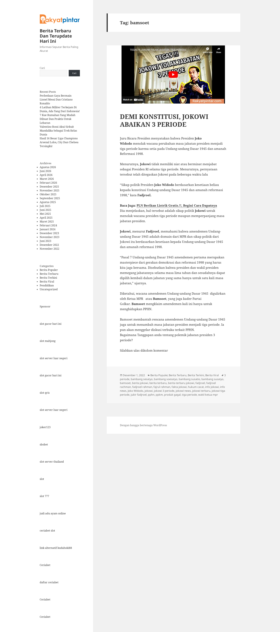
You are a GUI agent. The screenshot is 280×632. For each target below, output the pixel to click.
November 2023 (49, 237)
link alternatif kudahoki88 (56, 548)
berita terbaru (158, 383)
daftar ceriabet (49, 582)
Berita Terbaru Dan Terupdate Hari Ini (56, 36)
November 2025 (49, 190)
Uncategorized (49, 289)
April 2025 (46, 217)
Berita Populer (49, 270)
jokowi (149, 391)
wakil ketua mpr (208, 394)
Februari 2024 (48, 225)
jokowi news (183, 391)
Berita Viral (47, 281)
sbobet (44, 444)
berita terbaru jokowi (181, 383)
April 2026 (46, 175)
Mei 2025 (45, 214)
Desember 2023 (49, 233)
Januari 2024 (47, 229)
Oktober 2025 (48, 194)
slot (42, 479)
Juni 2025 (45, 210)
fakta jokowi (179, 387)
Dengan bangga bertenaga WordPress (143, 425)
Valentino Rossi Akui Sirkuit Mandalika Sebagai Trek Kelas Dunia (58, 130)
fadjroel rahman (142, 387)
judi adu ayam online (53, 513)
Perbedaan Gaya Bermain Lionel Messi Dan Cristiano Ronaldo (56, 99)
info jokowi (212, 387)
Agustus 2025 (48, 202)
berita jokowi (140, 383)
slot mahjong (48, 341)
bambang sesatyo (142, 379)
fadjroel (200, 383)
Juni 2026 (45, 171)
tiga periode (189, 394)
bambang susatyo (212, 379)
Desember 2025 (49, 186)
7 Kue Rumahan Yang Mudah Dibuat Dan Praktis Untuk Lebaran (57, 119)
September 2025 (50, 198)
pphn (151, 394)
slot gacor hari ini (50, 324)
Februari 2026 (48, 182)
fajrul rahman (161, 387)
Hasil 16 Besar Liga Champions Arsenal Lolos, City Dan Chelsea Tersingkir (59, 142)
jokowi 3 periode (164, 391)
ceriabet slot (47, 530)
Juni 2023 (45, 241)
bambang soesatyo (165, 379)
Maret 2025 (47, 221)
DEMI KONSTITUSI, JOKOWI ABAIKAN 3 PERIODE (164, 120)
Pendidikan (47, 285)
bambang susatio (189, 379)
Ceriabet (45, 565)
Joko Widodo (135, 391)
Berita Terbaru (49, 274)
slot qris (45, 392)
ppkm (159, 394)
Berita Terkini (48, 277)
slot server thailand (52, 461)
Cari (42, 68)
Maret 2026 (47, 179)
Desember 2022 (49, 245)
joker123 (45, 427)
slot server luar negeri (53, 358)
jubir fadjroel (139, 394)
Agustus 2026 (48, 167)
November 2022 (49, 248)
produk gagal (172, 394)
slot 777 (44, 496)
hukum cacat (196, 387)
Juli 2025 (45, 206)
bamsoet (125, 383)
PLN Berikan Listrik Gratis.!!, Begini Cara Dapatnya (177, 205)
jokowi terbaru (201, 391)
